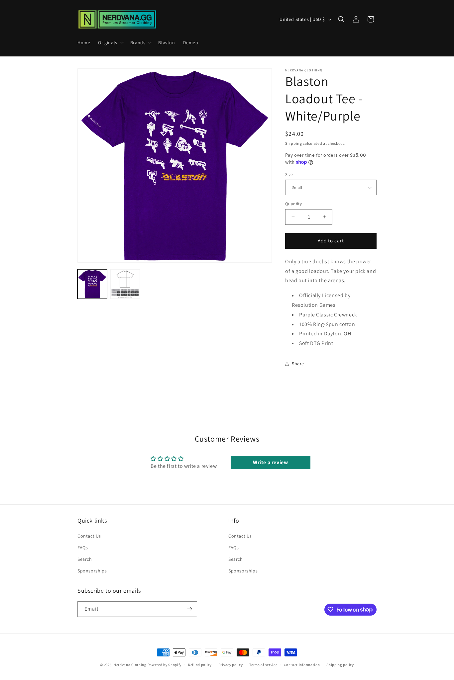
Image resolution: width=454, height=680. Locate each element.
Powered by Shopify (165, 664)
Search (84, 559)
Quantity (293, 204)
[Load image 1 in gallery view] (92, 284)
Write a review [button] (270, 462)
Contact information (302, 664)
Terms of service (263, 664)
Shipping (293, 143)
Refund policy (200, 664)
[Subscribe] (189, 609)
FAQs (82, 547)
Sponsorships (92, 570)
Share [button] (298, 364)
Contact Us (89, 536)
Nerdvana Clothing (130, 664)
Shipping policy (340, 664)
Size (289, 174)
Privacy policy (230, 664)
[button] (110, 42)
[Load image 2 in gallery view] (125, 284)
